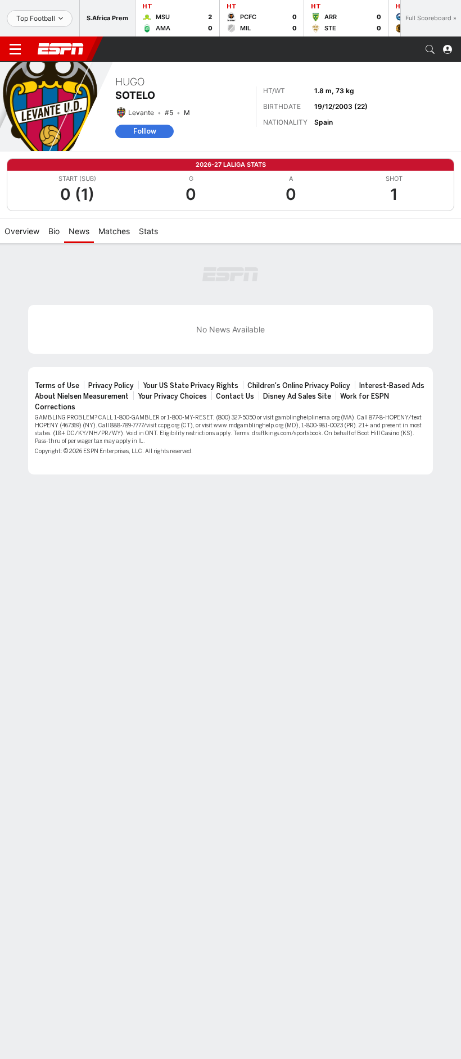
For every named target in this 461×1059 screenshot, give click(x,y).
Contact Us (235, 396)
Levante (141, 112)
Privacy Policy (111, 386)
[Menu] (15, 49)
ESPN (61, 48)
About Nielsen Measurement (82, 396)
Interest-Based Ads (391, 386)
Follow (144, 131)
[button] (430, 49)
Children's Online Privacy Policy (298, 386)
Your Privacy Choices (172, 396)
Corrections (55, 407)
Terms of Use (57, 386)
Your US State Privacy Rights (190, 386)
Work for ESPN (364, 396)
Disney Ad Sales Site (297, 396)
